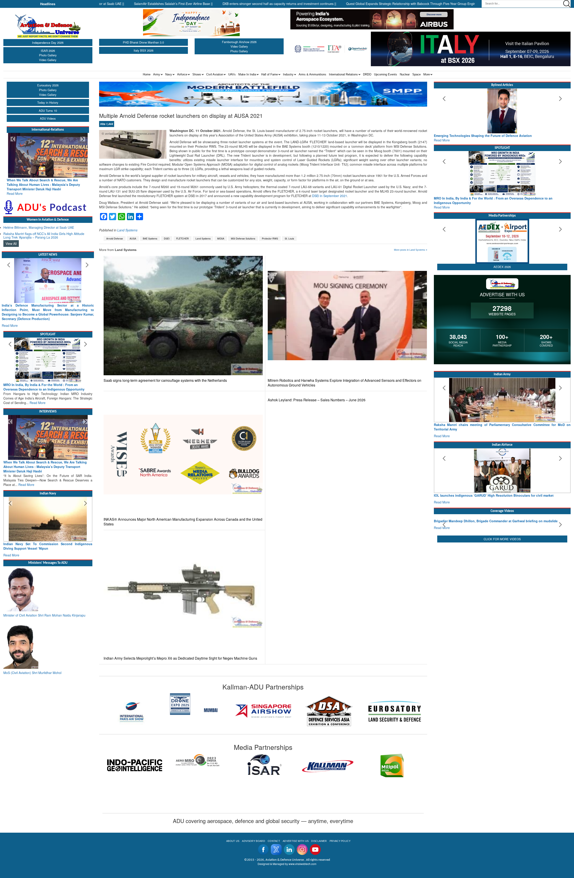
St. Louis (289, 238)
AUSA (133, 238)
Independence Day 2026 (47, 42)
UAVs (232, 74)
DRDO (367, 74)
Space (416, 74)
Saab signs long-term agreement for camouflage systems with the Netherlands (165, 380)
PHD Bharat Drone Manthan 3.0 (143, 42)
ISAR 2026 (48, 50)
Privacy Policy (340, 841)
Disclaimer (319, 841)
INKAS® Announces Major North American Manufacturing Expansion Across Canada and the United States (183, 521)
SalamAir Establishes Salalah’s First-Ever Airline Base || (128, 3)
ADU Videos (48, 118)
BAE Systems (150, 238)
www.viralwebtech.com (302, 864)
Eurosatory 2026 (48, 85)
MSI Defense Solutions (243, 238)
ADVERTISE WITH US (296, 841)
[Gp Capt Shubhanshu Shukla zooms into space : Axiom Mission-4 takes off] (502, 529)
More (426, 74)
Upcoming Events (385, 74)
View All (11, 239)
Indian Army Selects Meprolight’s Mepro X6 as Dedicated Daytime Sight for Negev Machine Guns (180, 658)
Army (156, 74)
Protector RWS (270, 238)
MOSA (220, 238)
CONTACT (274, 841)
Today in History (47, 102)
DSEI (167, 238)
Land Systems (127, 230)
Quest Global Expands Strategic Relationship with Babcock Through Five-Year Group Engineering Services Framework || (386, 3)
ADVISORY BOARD (253, 841)
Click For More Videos (502, 576)
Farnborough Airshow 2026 (239, 42)
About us (232, 841)
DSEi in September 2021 (329, 195)
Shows (196, 74)
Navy (168, 74)
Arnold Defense (114, 238)
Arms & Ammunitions (312, 74)
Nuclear (405, 74)
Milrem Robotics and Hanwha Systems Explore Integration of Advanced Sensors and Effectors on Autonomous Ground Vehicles (344, 382)
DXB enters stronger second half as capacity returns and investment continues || (234, 3)
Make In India (247, 74)
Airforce (182, 74)
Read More (15, 189)
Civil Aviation (214, 74)
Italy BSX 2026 (143, 50)
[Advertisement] (502, 612)
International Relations (343, 74)
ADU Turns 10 (48, 110)
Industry (288, 74)
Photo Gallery (48, 55)
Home (146, 74)
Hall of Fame (269, 74)
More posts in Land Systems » (410, 249)
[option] (132, 711)
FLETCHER (182, 238)
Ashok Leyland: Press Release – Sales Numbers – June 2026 (316, 399)
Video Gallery (48, 60)
